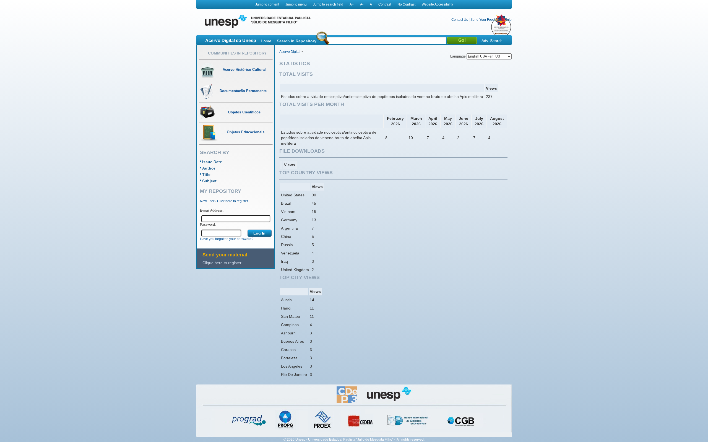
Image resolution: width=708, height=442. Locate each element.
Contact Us (459, 20)
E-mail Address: (211, 210)
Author (208, 168)
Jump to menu (296, 4)
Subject (209, 181)
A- (361, 4)
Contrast (384, 4)
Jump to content (267, 4)
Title (206, 174)
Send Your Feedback (486, 20)
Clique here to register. (222, 263)
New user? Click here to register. (224, 201)
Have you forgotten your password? (226, 239)
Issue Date (212, 162)
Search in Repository (296, 41)
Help (508, 20)
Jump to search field (328, 4)
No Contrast (406, 4)
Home (266, 41)
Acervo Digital (289, 52)
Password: (208, 225)
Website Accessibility (437, 4)
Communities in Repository (237, 53)
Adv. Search (492, 40)
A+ (352, 4)
